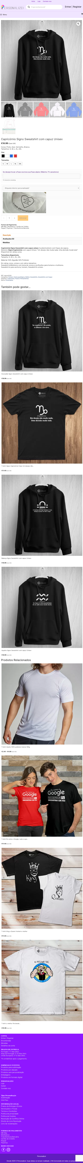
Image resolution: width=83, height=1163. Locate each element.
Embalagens (5, 1075)
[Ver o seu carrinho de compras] (82, 14)
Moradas (4, 1043)
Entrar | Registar (73, 6)
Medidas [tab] (6, 242)
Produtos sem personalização (12, 1072)
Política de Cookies (8, 1116)
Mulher (27, 277)
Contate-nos (47, 1)
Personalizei (9, 280)
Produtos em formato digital (11, 1077)
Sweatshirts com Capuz (45, 277)
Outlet (3, 1086)
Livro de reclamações (9, 1124)
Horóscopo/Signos (19, 277)
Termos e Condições (9, 1111)
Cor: (3, 152)
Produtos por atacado (9, 1070)
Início (33, 1)
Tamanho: (5, 160)
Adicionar (23, 218)
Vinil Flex (4, 1100)
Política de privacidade (9, 1114)
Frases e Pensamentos (22, 278)
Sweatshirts (33, 277)
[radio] (3, 156)
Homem (10, 277)
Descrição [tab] (7, 235)
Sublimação (5, 1098)
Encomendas (6, 1041)
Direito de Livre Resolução (11, 1121)
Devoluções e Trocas (9, 1109)
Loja (39, 1)
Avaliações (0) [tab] (8, 239)
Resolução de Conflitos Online (12, 1119)
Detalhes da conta (8, 1046)
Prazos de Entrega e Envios (11, 1106)
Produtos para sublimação (11, 1067)
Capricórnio (10, 278)
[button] (78, 24)
